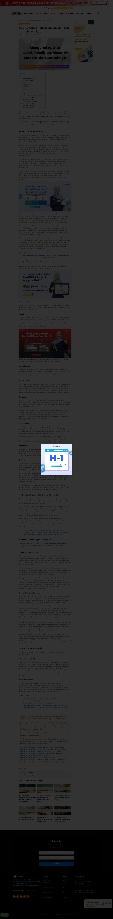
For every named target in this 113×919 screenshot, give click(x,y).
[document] (56, 459)
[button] (70, 446)
